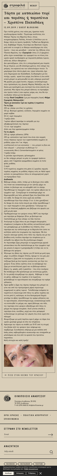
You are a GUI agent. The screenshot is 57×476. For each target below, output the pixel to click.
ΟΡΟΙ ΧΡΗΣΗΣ (11, 415)
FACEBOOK (10, 464)
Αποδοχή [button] (8, 473)
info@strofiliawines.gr (35, 405)
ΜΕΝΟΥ (33, 6)
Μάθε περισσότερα (31, 469)
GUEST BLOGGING (29, 27)
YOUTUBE (39, 464)
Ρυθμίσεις (32, 473)
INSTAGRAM (25, 464)
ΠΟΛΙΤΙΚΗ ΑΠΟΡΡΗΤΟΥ (35, 415)
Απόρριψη (20, 473)
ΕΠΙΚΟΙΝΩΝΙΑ (11, 419)
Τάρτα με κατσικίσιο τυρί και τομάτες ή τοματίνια (24, 103)
